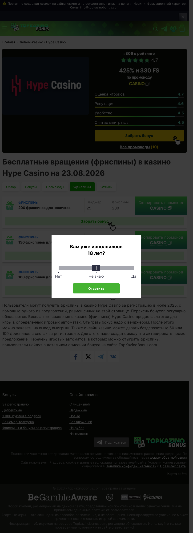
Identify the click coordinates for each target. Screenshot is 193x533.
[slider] (96, 268)
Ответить (96, 288)
